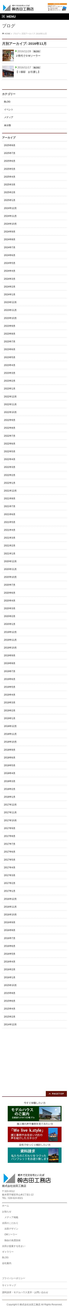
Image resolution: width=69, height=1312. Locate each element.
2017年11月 (10, 812)
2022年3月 (9, 467)
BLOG (37, 51)
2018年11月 (10, 734)
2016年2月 (9, 969)
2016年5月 (9, 954)
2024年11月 (10, 216)
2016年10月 (10, 914)
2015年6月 (9, 1001)
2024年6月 (9, 255)
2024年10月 (10, 224)
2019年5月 (9, 687)
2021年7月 (9, 506)
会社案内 (6, 1263)
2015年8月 (9, 993)
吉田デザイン (11, 1228)
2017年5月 (9, 859)
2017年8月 (9, 836)
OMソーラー (10, 1234)
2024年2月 (9, 286)
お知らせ (6, 1211)
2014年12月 (10, 1024)
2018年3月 (9, 781)
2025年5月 (9, 169)
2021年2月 (9, 545)
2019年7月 (9, 671)
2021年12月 (10, 490)
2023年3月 (9, 373)
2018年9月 (9, 749)
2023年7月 (9, 341)
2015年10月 (10, 985)
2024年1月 (9, 294)
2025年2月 (9, 192)
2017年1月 (9, 891)
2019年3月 (9, 702)
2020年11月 (10, 569)
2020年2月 (9, 616)
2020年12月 (10, 561)
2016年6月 (9, 946)
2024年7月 (9, 247)
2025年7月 (9, 153)
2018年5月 (9, 765)
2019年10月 (10, 647)
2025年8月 (9, 145)
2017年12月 (10, 804)
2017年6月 (9, 851)
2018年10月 (10, 741)
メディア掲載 (11, 1217)
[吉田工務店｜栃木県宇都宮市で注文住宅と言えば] (18, 7)
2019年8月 (9, 663)
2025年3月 (9, 184)
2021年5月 (9, 522)
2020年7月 (9, 585)
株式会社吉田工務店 (30, 1304)
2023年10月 (10, 318)
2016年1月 (9, 977)
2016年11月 (10, 906)
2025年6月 (9, 161)
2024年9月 (9, 231)
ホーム (5, 1205)
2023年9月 (9, 326)
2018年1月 (9, 797)
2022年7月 (9, 436)
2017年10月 (10, 820)
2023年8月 (9, 333)
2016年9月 (9, 922)
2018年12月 (10, 726)
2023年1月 (9, 388)
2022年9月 (9, 420)
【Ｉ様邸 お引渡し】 (28, 71)
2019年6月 (9, 679)
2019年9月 (9, 655)
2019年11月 (10, 640)
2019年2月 (9, 710)
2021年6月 (9, 514)
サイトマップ (9, 1285)
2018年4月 (9, 773)
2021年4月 (9, 530)
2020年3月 (9, 608)
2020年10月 (10, 577)
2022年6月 (9, 443)
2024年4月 (9, 271)
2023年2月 (9, 380)
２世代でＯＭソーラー (28, 55)
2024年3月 (9, 279)
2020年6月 (9, 593)
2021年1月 (9, 553)
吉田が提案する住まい (13, 1246)
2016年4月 (9, 961)
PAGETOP (58, 1093)
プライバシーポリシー (13, 1278)
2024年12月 (10, 208)
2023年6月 (9, 349)
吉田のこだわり (10, 1223)
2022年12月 (10, 396)
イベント (8, 109)
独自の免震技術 (12, 1240)
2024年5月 (9, 263)
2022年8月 (9, 428)
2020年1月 (9, 624)
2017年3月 (9, 875)
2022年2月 (9, 475)
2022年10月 (10, 412)
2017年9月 (9, 828)
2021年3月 (9, 537)
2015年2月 (9, 1016)
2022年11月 (10, 404)
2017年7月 (9, 844)
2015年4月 (9, 1008)
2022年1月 (9, 483)
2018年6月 (9, 757)
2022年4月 (9, 459)
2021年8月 (9, 498)
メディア (8, 117)
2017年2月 (9, 883)
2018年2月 (9, 789)
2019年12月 (10, 632)
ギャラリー (8, 1251)
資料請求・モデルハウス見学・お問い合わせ (25, 1292)
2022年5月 (9, 451)
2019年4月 (9, 694)
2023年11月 (10, 310)
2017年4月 (9, 867)
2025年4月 (9, 176)
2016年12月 (10, 899)
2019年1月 (9, 718)
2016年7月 (9, 938)
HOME (7, 34)
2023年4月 (9, 365)
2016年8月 (9, 930)
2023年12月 (10, 302)
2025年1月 (9, 200)
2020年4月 (9, 600)
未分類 (7, 125)
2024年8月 (9, 239)
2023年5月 (9, 357)
